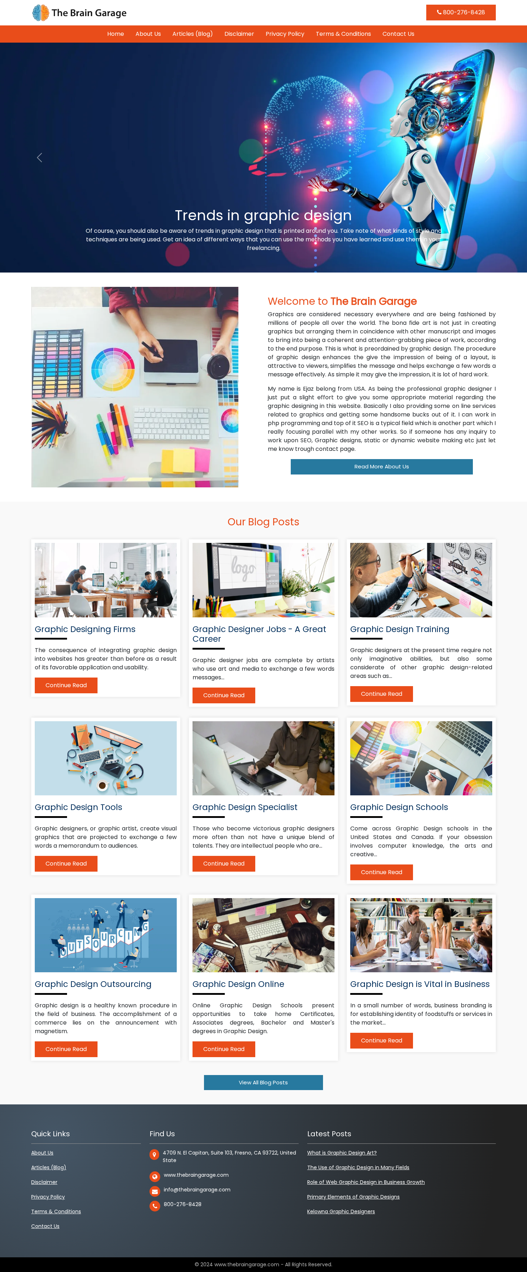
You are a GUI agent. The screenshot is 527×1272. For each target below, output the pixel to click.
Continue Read (66, 685)
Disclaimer (239, 34)
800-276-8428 (463, 12)
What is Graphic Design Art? (342, 1152)
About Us (148, 34)
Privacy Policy (285, 34)
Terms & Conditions (343, 34)
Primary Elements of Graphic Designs (353, 1196)
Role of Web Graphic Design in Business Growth (366, 1182)
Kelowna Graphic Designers (341, 1211)
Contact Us (398, 34)
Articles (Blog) (192, 34)
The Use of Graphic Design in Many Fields (358, 1167)
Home (115, 34)
